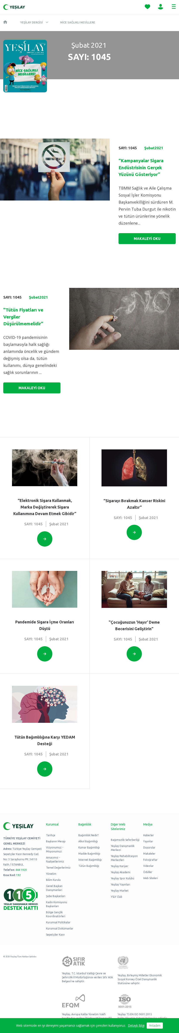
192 (18, 875)
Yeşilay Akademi (120, 872)
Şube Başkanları (55, 896)
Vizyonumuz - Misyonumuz (54, 849)
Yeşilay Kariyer (119, 866)
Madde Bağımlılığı (89, 853)
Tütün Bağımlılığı (88, 865)
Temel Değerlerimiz (58, 867)
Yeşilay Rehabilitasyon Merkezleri (124, 858)
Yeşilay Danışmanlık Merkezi (122, 848)
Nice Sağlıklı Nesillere (77, 22)
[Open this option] (44, 539)
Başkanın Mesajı (55, 841)
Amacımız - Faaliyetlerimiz (55, 859)
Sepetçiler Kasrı (55, 934)
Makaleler (149, 853)
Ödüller (147, 872)
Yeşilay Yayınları (120, 884)
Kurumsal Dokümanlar (59, 928)
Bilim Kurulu (53, 879)
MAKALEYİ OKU (147, 239)
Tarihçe (50, 835)
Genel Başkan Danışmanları (54, 888)
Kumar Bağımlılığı (89, 847)
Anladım (154, 1025)
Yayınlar (148, 841)
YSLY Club (116, 896)
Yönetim (51, 873)
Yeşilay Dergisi (31, 22)
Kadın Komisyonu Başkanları (56, 904)
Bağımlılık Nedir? (88, 835)
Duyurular (149, 847)
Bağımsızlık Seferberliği (125, 839)
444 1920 (21, 869)
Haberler (148, 835)
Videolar (148, 865)
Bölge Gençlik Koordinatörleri (55, 914)
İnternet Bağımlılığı (90, 859)
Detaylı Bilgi (136, 1025)
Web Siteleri (150, 878)
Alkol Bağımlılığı (88, 841)
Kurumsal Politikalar (58, 922)
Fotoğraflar (150, 859)
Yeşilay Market (120, 890)
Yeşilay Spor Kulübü (122, 878)
